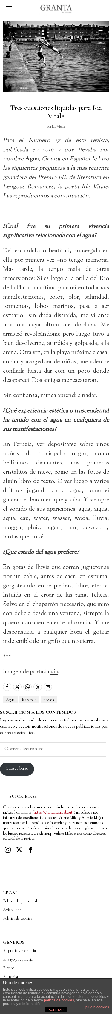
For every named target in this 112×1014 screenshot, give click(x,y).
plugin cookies (97, 1007)
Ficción (9, 967)
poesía (49, 699)
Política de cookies (18, 918)
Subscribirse (17, 769)
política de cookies (59, 1000)
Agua (10, 699)
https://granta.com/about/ (54, 812)
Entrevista (11, 976)
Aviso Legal (12, 909)
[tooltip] (7, 687)
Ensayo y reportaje (18, 959)
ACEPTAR (56, 1010)
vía (54, 672)
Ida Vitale (58, 126)
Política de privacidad (20, 901)
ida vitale (29, 699)
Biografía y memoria (19, 950)
